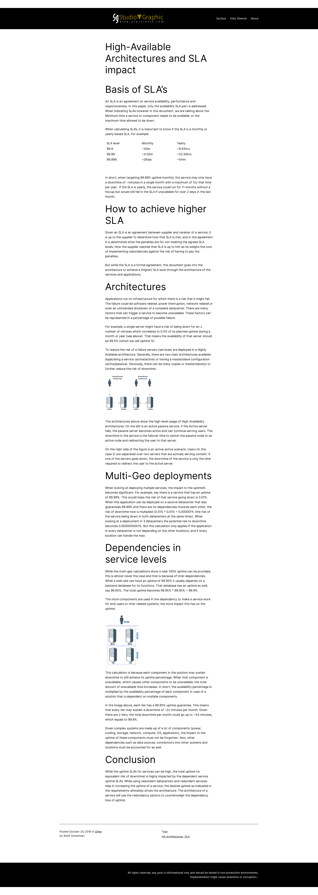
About (254, 18)
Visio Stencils (238, 18)
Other (98, 831)
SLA (187, 836)
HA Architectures (172, 836)
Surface (221, 18)
